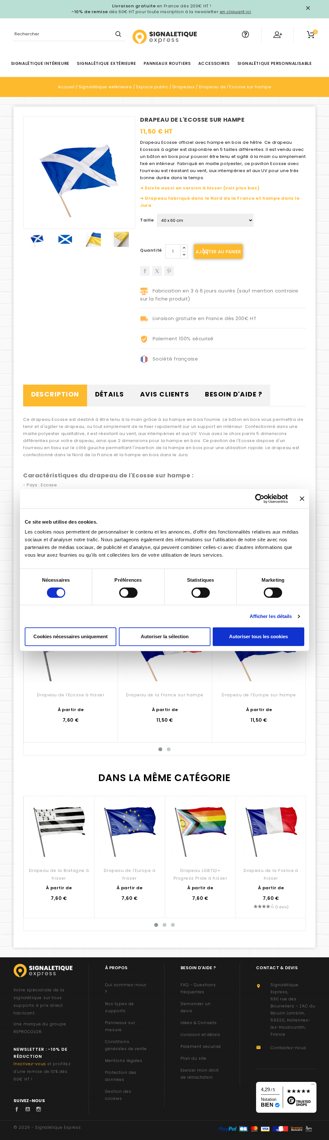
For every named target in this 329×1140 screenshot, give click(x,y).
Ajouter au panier (218, 251)
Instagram (40, 1109)
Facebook (18, 1109)
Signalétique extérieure (106, 63)
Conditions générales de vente (126, 1045)
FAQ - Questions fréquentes (198, 988)
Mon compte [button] (277, 34)
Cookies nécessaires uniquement (70, 636)
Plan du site (194, 1058)
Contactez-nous (288, 1047)
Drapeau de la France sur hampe (164, 695)
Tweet (157, 268)
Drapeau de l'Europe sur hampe (259, 695)
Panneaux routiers (167, 63)
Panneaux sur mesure (120, 1026)
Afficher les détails (271, 616)
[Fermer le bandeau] (302, 498)
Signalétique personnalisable (274, 63)
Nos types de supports (119, 1007)
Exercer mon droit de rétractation (200, 1073)
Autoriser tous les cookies (258, 636)
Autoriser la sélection (165, 636)
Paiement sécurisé (201, 1046)
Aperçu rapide (71, 672)
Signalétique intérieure (40, 63)
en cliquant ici (235, 12)
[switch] (128, 592)
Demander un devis (196, 1007)
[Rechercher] (118, 34)
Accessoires (214, 63)
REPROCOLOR (27, 1031)
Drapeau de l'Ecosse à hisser (70, 695)
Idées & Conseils (199, 1022)
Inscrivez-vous (29, 1063)
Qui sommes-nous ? (126, 988)
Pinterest (169, 268)
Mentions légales (123, 1060)
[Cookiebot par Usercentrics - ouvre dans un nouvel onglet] (260, 498)
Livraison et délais (200, 1034)
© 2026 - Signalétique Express (47, 1127)
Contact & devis (277, 968)
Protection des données (121, 1076)
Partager (145, 268)
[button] (245, 34)
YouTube (29, 1109)
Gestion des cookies (118, 1095)
